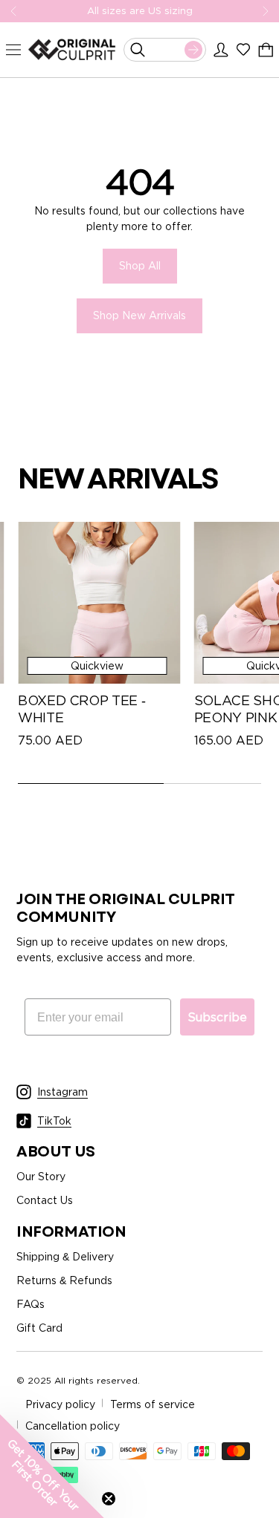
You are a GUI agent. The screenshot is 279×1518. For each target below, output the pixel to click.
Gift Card (39, 1327)
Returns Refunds (64, 1280)
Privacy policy (60, 1404)
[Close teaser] (108, 1498)
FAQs (30, 1303)
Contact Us (44, 1199)
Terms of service (152, 1404)
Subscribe (217, 1017)
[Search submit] (193, 50)
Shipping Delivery (65, 1256)
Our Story (40, 1176)
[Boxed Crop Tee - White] (99, 603)
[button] (52, 1466)
